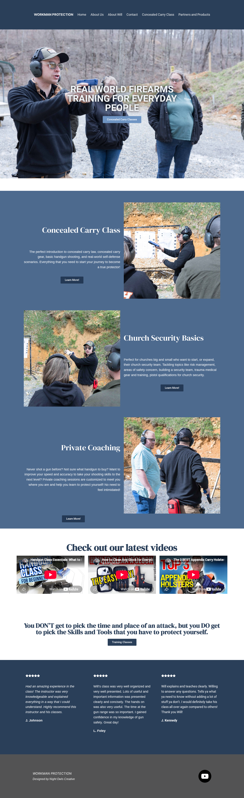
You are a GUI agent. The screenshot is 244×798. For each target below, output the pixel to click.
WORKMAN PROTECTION (53, 14)
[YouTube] (204, 776)
